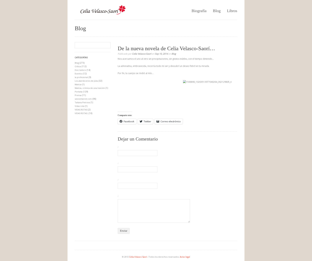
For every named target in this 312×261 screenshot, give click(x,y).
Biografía (199, 10)
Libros (232, 10)
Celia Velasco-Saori (141, 53)
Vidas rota (79, 106)
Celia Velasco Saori (138, 256)
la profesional (81, 77)
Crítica (78, 66)
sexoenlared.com (83, 98)
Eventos (78, 73)
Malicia (78, 84)
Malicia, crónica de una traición (90, 88)
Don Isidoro (80, 70)
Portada (78, 91)
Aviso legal (185, 256)
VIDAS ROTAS (81, 109)
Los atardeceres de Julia (86, 80)
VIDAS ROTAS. (81, 113)
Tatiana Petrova (82, 102)
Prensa (78, 95)
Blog (217, 10)
